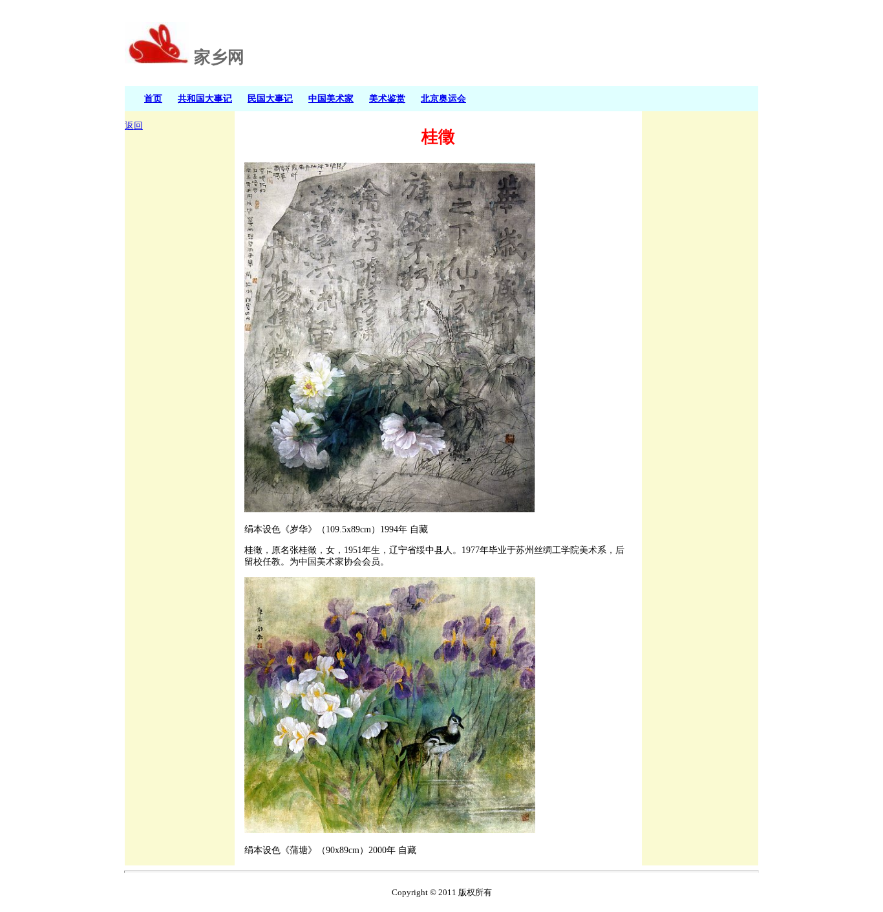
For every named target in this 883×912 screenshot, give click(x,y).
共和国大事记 (205, 98)
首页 (153, 98)
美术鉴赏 (387, 98)
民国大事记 (270, 98)
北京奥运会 (443, 98)
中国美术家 (331, 98)
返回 (134, 126)
